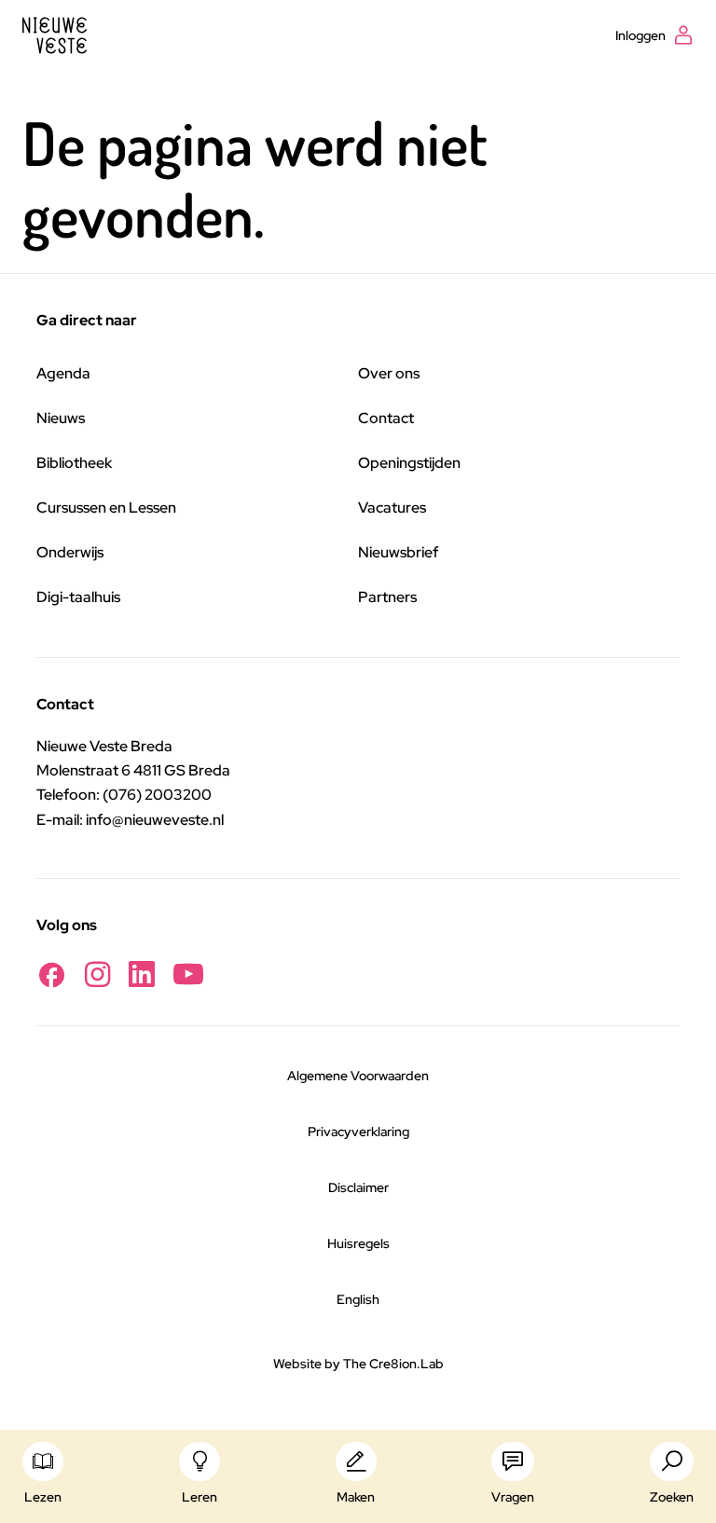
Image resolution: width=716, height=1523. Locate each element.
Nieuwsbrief (398, 552)
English (358, 1299)
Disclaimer (358, 1187)
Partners (387, 597)
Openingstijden (409, 463)
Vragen (512, 1497)
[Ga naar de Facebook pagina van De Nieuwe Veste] (51, 974)
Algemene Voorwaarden (358, 1075)
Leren (199, 1497)
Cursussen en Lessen (106, 507)
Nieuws (60, 418)
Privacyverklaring (358, 1131)
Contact (386, 418)
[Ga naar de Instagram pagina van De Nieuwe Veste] (97, 974)
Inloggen (640, 35)
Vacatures (392, 507)
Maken (356, 1497)
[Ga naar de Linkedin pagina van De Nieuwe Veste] (142, 974)
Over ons (389, 373)
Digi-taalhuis (78, 597)
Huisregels (358, 1243)
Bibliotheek (74, 463)
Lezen (43, 1497)
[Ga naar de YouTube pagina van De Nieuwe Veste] (188, 974)
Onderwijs (69, 552)
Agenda (63, 373)
